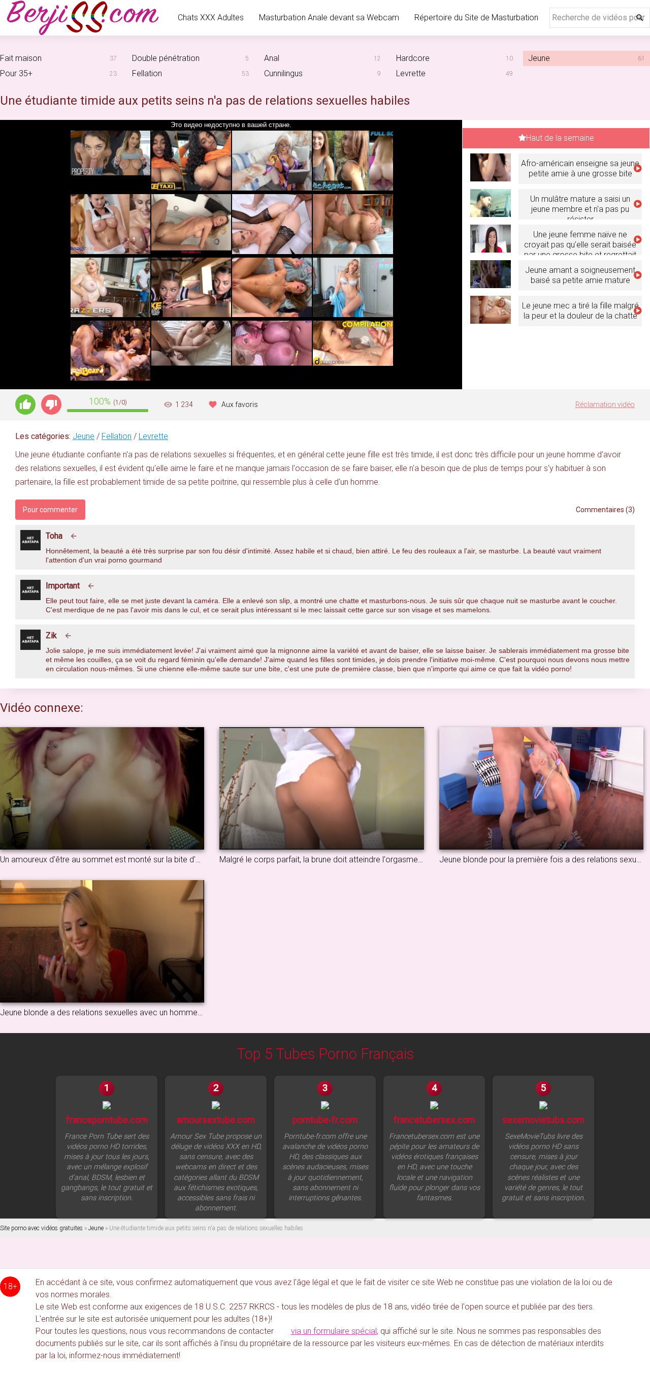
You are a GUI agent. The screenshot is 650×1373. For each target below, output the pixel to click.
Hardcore (413, 58)
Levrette (411, 73)
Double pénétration (166, 58)
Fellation (147, 73)
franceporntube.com (107, 1120)
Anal (271, 58)
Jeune (83, 436)
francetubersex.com (434, 1120)
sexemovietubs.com (543, 1120)
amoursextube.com (216, 1120)
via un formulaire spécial (334, 1331)
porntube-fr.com (325, 1120)
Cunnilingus (283, 73)
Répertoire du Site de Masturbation (476, 17)
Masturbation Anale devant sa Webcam (329, 17)
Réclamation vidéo (605, 404)
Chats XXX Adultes (211, 17)
